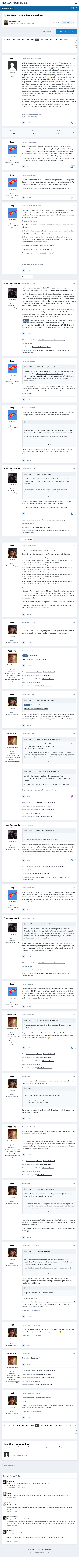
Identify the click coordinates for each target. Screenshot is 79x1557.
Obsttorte (11, 651)
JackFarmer (11, 1481)
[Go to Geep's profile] (12, 149)
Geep (11, 142)
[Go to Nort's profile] (12, 553)
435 (42, 40)
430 (18, 40)
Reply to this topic (66, 31)
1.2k (13, 304)
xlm (11, 58)
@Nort (25, 655)
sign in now (48, 1447)
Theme (30, 1549)
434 (37, 40)
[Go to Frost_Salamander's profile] (12, 293)
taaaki (9, 1493)
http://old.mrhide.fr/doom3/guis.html (34, 659)
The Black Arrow (12, 1517)
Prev (8, 40)
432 (27, 40)
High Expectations (52, 350)
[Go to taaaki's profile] (4, 1494)
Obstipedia (36, 682)
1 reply (23, 1487)
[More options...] (74, 58)
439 (60, 40)
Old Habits (38, 672)
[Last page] (70, 40)
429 (13, 40)
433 (32, 40)
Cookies (48, 1549)
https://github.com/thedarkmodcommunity (51, 340)
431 (23, 40)
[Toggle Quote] (25, 367)
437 (51, 40)
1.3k (13, 160)
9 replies (15, 1541)
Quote (29, 122)
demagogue (15, 21)
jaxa (8, 1503)
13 (13, 76)
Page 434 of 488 (76, 44)
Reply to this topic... (21, 1455)
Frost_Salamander (12, 284)
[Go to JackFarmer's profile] (4, 1482)
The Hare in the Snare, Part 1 (41, 347)
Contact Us (39, 1549)
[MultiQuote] (23, 122)
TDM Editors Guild (28, 24)
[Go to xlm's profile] (12, 66)
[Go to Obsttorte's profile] (12, 658)
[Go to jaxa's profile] (4, 1503)
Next (66, 40)
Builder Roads (30, 672)
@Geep (26, 320)
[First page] (4, 40)
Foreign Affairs (62, 350)
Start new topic (47, 31)
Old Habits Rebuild (49, 672)
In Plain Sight (41, 350)
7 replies (14, 1525)
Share (56, 22)
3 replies (15, 1511)
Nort (12, 546)
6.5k (13, 669)
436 (46, 40)
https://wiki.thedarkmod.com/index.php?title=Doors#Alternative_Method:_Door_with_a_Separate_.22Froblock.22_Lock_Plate (49, 325)
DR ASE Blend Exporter (44, 686)
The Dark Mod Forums (14, 2)
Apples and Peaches (44, 675)
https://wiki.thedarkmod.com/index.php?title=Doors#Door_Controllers (49, 290)
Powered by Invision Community (39, 1554)
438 (56, 40)
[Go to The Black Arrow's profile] (4, 1518)
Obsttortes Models (48, 679)
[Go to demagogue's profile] (6, 22)
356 (13, 564)
